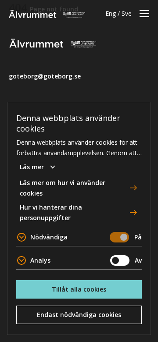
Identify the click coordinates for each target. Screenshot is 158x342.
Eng (110, 13)
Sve (127, 13)
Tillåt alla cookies (79, 289)
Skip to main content (37, 7)
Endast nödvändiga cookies (79, 314)
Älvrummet (47, 14)
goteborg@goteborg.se (45, 76)
